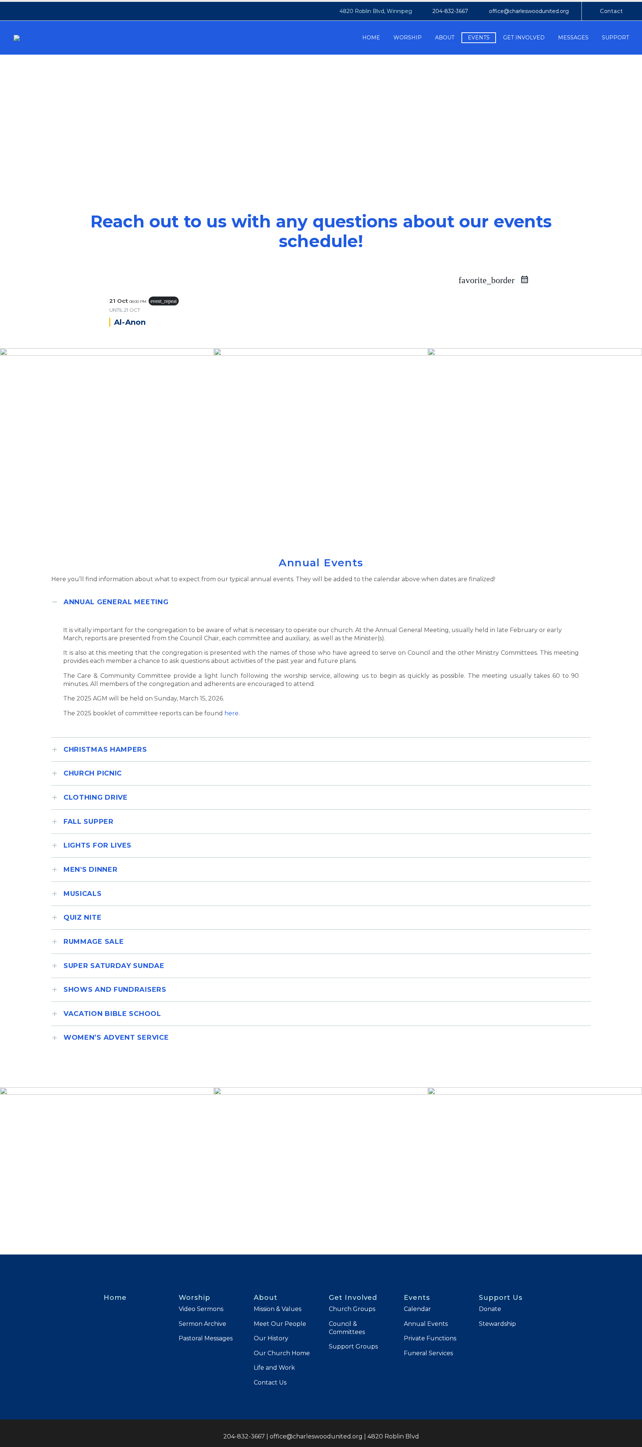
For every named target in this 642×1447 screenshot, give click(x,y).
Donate (490, 1308)
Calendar (417, 1308)
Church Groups (352, 1308)
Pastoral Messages (206, 1338)
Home (371, 37)
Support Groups (353, 1346)
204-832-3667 (450, 11)
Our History (271, 1338)
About (444, 37)
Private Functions (430, 1338)
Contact (611, 11)
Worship (407, 37)
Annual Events (426, 1323)
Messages (573, 37)
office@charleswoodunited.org (529, 11)
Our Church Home (282, 1353)
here (231, 713)
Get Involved (524, 37)
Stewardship (497, 1323)
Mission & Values (277, 1308)
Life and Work (274, 1367)
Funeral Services (428, 1353)
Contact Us (270, 1382)
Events (479, 37)
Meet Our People (280, 1323)
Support (615, 37)
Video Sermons (201, 1308)
